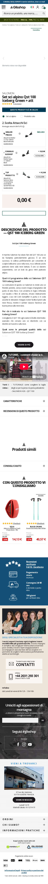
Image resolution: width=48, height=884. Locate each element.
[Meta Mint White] (36, 509)
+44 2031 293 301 (27, 675)
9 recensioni (17, 104)
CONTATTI (25, 664)
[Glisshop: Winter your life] (18, 7)
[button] (24, 401)
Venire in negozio (24, 800)
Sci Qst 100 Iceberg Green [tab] (24, 243)
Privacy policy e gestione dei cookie (32, 871)
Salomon (8, 93)
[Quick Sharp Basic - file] (12, 509)
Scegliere (39, 155)
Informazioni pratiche (21, 830)
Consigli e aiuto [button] (12, 465)
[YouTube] (30, 744)
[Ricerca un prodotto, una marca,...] (44, 13)
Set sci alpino (11, 116)
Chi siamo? (11, 824)
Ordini (8, 819)
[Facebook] (18, 744)
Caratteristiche (8, 144)
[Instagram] (24, 744)
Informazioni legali (12, 870)
